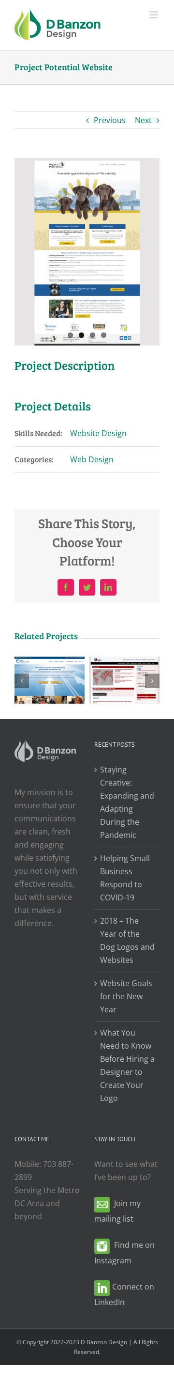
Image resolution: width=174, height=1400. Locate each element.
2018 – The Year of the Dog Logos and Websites (127, 940)
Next (143, 120)
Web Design (92, 459)
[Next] (152, 681)
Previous (110, 120)
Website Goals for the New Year (126, 996)
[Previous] (21, 681)
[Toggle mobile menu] (154, 15)
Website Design (98, 433)
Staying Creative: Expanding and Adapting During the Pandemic (127, 802)
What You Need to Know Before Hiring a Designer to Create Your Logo (127, 1065)
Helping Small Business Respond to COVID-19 (125, 878)
